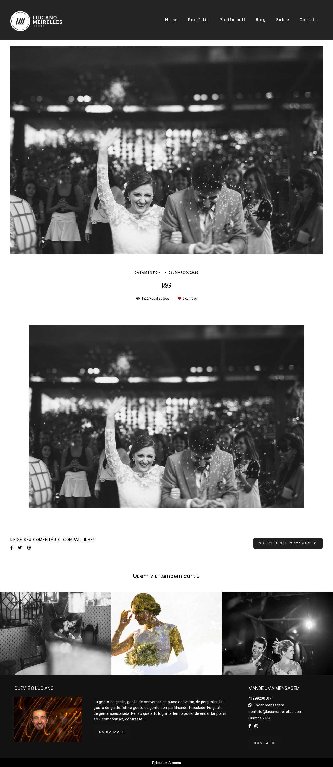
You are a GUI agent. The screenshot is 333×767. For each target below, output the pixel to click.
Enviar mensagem (269, 705)
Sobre (283, 20)
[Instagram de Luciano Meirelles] (256, 726)
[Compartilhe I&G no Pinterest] (29, 548)
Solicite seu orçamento (288, 543)
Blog (261, 20)
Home (171, 20)
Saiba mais (111, 732)
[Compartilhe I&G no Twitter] (20, 548)
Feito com (166, 763)
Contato (309, 20)
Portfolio (198, 20)
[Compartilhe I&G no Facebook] (11, 548)
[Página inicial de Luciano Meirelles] (44, 20)
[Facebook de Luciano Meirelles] (249, 726)
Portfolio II (233, 20)
